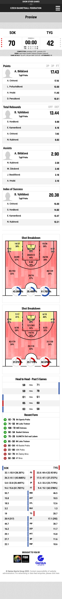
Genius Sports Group (40, 560)
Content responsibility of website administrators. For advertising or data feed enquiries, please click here (31, 572)
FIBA (21, 560)
